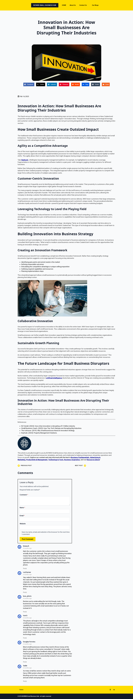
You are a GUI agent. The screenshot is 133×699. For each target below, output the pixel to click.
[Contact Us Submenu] (88, 5)
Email (22, 515)
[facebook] (110, 689)
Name (22, 507)
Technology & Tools (55, 460)
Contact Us (83, 5)
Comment (24, 495)
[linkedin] (114, 689)
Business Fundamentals (80, 457)
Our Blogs (95, 5)
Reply (25, 568)
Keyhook (24, 160)
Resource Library (93, 460)
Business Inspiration (72, 460)
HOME (64, 5)
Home (21, 690)
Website (23, 523)
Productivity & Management (36, 460)
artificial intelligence (54, 378)
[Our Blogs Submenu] (100, 5)
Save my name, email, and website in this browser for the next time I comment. (46, 533)
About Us (73, 5)
